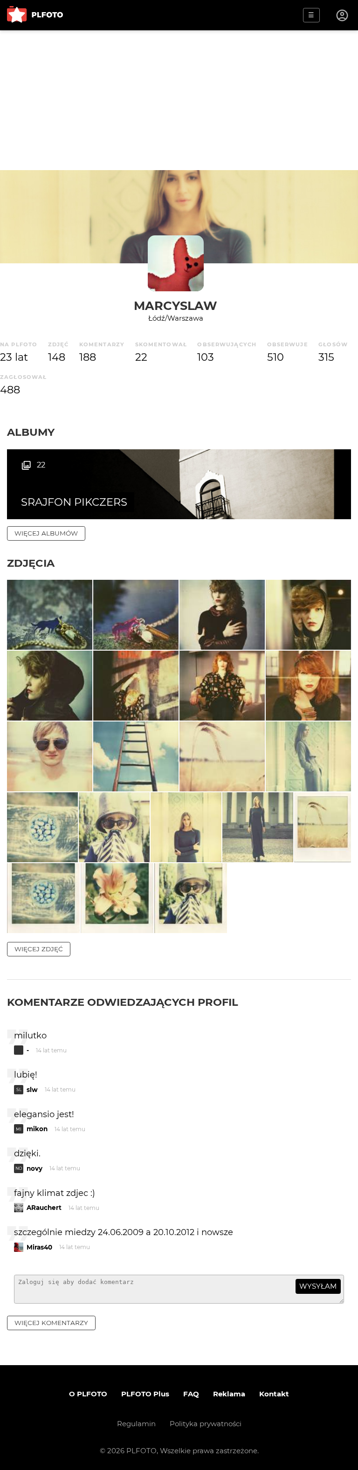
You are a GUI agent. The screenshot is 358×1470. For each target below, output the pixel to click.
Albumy (31, 432)
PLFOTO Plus (145, 1393)
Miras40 (39, 1247)
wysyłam (318, 1286)
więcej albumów (46, 533)
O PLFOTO (88, 1393)
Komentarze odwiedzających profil (122, 1002)
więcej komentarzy (51, 1322)
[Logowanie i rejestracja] (342, 15)
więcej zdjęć (38, 949)
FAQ (191, 1393)
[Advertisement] (179, 100)
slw (32, 1089)
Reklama (229, 1393)
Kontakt (274, 1393)
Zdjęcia (31, 563)
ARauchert (44, 1207)
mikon (37, 1129)
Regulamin (136, 1423)
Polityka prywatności (205, 1423)
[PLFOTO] (35, 15)
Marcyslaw (175, 305)
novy (34, 1168)
